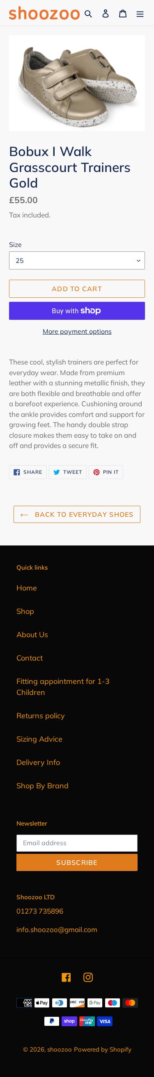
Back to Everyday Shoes (82, 514)
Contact (29, 658)
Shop (25, 611)
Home (26, 588)
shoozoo (59, 1049)
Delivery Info (38, 762)
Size (15, 244)
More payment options (77, 331)
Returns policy (40, 715)
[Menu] (140, 13)
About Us (32, 634)
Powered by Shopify (102, 1049)
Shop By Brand (42, 785)
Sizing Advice (39, 739)
